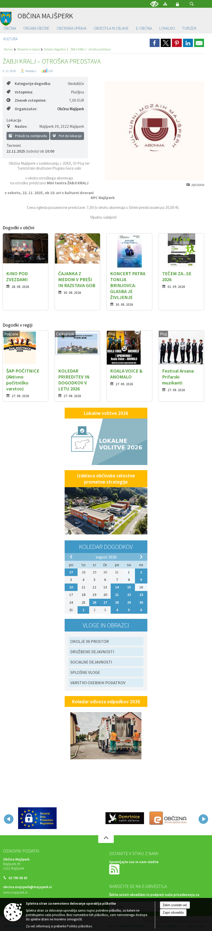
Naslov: (21, 126)
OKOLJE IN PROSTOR (89, 641)
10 (71, 587)
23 (141, 594)
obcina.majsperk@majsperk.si (27, 887)
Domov (8, 49)
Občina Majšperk (70, 108)
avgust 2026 (106, 556)
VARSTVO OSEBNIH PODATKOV (97, 682)
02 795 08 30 (18, 878)
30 (141, 602)
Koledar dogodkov (55, 49)
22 (129, 594)
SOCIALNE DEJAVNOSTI (91, 662)
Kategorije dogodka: (33, 83)
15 (129, 587)
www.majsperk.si (15, 892)
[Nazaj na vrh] (106, 839)
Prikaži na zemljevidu (30, 135)
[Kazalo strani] (165, 4)
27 (71, 572)
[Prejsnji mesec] (71, 557)
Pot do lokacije (70, 135)
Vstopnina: (24, 92)
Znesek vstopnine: (30, 100)
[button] (192, 4)
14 (117, 587)
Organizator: (26, 108)
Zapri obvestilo (173, 912)
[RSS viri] (114, 869)
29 (129, 602)
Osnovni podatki (21, 851)
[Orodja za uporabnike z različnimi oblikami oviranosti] (154, 4)
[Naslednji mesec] (141, 557)
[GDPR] (37, 818)
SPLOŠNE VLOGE (85, 672)
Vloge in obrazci (106, 625)
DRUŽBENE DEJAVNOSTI (92, 651)
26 (94, 602)
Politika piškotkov (79, 926)
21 (117, 594)
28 (117, 602)
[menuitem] (9, 28)
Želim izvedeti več (175, 905)
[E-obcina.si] (168, 818)
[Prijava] (177, 4)
